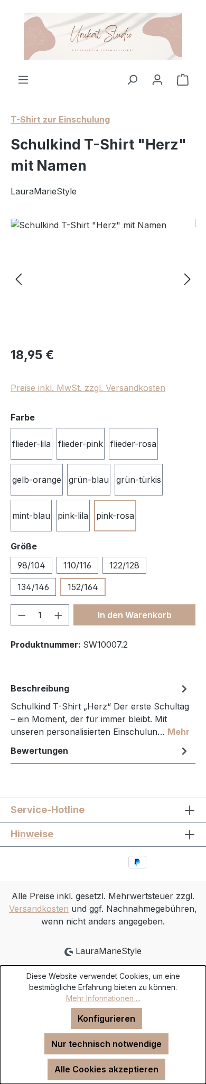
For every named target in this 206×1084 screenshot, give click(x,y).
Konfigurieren (106, 1018)
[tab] (100, 709)
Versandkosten (39, 908)
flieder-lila (31, 443)
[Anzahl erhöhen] (59, 614)
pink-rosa (115, 515)
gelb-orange (36, 479)
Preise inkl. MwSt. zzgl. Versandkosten (88, 387)
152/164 (83, 587)
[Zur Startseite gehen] (103, 36)
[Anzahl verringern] (22, 614)
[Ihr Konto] (157, 79)
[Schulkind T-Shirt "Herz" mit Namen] (103, 278)
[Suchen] (132, 79)
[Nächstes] (187, 278)
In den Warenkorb (135, 615)
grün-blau (89, 479)
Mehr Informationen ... (103, 998)
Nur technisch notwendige (106, 1044)
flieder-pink (80, 443)
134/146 (33, 587)
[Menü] (23, 79)
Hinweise (32, 833)
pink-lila (73, 515)
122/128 (124, 565)
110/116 (77, 565)
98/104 (31, 565)
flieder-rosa (133, 443)
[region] (103, 278)
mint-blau (31, 515)
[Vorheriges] (18, 278)
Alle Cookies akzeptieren (106, 1069)
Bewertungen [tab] (39, 750)
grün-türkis (138, 479)
